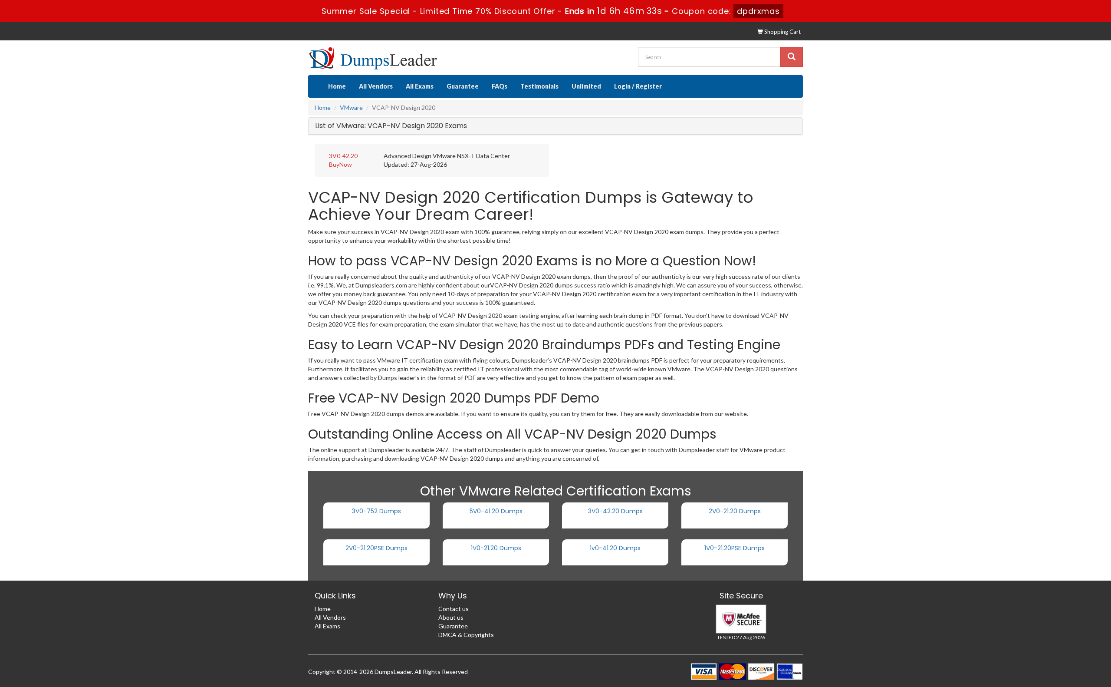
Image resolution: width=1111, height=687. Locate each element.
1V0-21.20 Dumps (496, 548)
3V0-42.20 (343, 155)
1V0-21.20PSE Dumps (734, 548)
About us (450, 617)
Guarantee (463, 86)
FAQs (499, 86)
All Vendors (376, 86)
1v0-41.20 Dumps (615, 548)
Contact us (453, 608)
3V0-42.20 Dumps (615, 511)
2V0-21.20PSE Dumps (376, 548)
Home (337, 86)
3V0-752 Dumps (376, 511)
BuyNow (340, 164)
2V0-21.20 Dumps (735, 511)
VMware (351, 107)
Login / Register (638, 86)
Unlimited (586, 86)
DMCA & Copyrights (466, 634)
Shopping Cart (782, 31)
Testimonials (539, 86)
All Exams (420, 86)
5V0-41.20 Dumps (496, 511)
